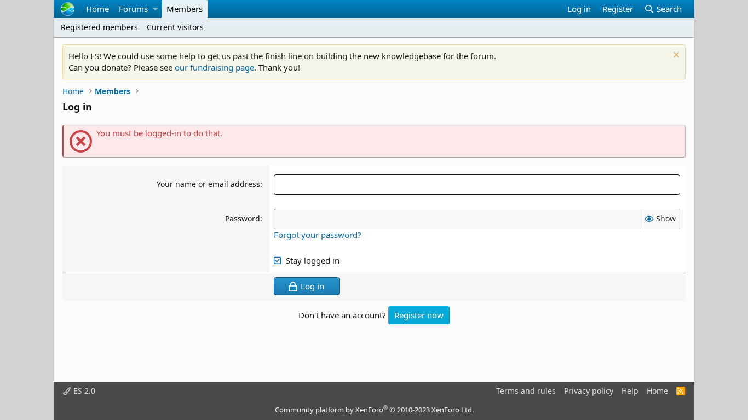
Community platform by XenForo (374, 410)
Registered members (99, 27)
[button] (155, 9)
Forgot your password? (317, 234)
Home (97, 8)
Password (242, 218)
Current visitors (175, 27)
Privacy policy (588, 391)
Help (630, 391)
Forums (133, 8)
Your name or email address (208, 184)
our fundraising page (214, 67)
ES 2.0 (83, 391)
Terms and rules (526, 391)
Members (184, 8)
